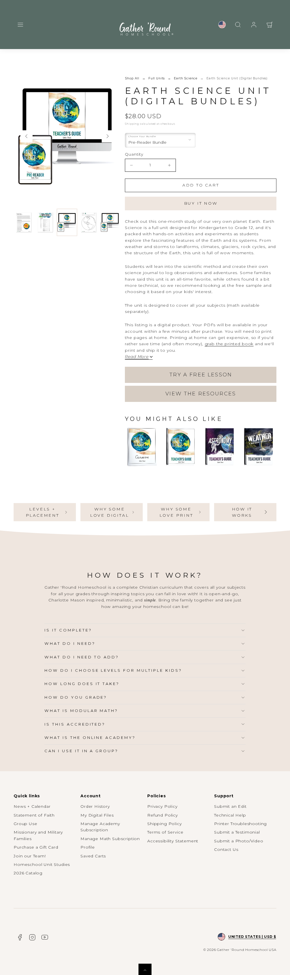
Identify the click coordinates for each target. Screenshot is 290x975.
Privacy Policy (162, 806)
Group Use (25, 823)
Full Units (156, 78)
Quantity (134, 154)
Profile (87, 847)
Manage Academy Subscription (100, 826)
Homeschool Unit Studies (42, 864)
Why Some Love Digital (109, 512)
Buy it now (201, 203)
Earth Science (185, 78)
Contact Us (226, 849)
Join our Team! (30, 856)
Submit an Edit (230, 806)
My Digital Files (97, 815)
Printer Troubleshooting (240, 823)
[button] (20, 24)
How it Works (242, 512)
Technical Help (230, 815)
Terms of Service (165, 832)
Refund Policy (162, 815)
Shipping (132, 123)
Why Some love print (176, 512)
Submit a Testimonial (237, 832)
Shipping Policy (164, 823)
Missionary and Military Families (38, 835)
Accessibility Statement (172, 840)
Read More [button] (137, 357)
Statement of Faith (34, 815)
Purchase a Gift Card (36, 847)
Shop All (132, 78)
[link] (222, 24)
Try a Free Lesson (200, 375)
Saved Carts (93, 856)
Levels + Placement (42, 512)
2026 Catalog (28, 873)
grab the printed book (229, 343)
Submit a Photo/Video (238, 840)
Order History (95, 806)
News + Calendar (32, 806)
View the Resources (200, 394)
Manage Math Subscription (110, 838)
